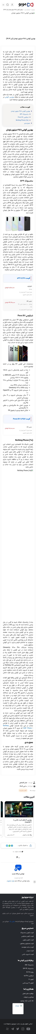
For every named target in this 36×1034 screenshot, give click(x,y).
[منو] (3, 4)
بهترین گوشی (9, 97)
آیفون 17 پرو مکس (28, 983)
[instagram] (22, 1029)
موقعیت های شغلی (28, 994)
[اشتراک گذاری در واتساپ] (9, 845)
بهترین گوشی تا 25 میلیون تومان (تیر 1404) (13, 10)
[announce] (7, 4)
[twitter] (17, 1029)
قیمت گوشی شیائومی (27, 936)
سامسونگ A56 (29, 965)
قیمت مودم (30, 951)
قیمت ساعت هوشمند (28, 947)
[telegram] (12, 1029)
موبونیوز (33, 10)
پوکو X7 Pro (30, 972)
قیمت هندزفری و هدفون (27, 943)
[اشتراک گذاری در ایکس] (7, 845)
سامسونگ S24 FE (28, 969)
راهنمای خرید (27, 10)
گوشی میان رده (23, 790)
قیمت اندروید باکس (28, 954)
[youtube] (28, 1029)
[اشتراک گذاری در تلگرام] (11, 845)
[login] (12, 4)
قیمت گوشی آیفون (28, 940)
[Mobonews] (23, 5)
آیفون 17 (31, 979)
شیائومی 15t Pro (29, 976)
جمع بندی (27, 123)
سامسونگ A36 (24, 114)
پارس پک (12, 921)
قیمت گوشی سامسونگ (27, 933)
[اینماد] (18, 1008)
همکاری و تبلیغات (29, 997)
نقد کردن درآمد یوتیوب (27, 1001)
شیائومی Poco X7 (23, 117)
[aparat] (7, 1029)
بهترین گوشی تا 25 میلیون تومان (20, 111)
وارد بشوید (10, 881)
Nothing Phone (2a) (22, 120)
